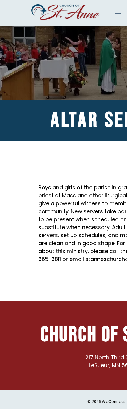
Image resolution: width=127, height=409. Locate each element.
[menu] (118, 12)
